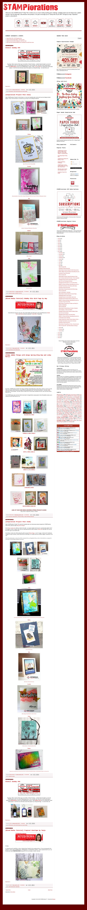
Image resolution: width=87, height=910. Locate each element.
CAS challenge (60, 397)
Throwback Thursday (68, 412)
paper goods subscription (67, 418)
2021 (59, 245)
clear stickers (75, 414)
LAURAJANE (27, 487)
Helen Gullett (67, 402)
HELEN (24, 506)
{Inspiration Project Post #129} (64, 287)
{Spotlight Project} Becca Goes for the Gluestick (67, 320)
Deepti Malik (66, 401)
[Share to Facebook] (33, 89)
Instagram (68, 74)
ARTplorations (13, 66)
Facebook (68, 78)
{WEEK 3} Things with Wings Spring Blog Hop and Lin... (69, 284)
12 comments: (26, 514)
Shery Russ (71, 408)
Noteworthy (15, 617)
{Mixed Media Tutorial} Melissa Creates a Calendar (68, 308)
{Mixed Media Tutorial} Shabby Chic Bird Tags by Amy (26, 298)
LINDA (29, 433)
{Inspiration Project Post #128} (64, 301)
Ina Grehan (74, 402)
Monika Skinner (60, 406)
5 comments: (22, 348)
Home (29, 890)
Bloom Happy (31, 533)
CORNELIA (25, 433)
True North (25, 681)
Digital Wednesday (76, 401)
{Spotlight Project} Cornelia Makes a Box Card (67, 297)
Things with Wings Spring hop (29, 516)
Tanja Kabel (17, 886)
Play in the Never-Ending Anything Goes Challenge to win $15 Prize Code (20, 42)
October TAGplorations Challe (62, 450)
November (61, 254)
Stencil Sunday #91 (62, 306)
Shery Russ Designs (21, 525)
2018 (59, 249)
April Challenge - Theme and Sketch (65, 309)
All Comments (74, 164)
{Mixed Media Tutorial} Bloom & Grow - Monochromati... (69, 324)
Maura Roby (68, 405)
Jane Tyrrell (79, 402)
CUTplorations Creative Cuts (62, 398)
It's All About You (45, 771)
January (60, 330)
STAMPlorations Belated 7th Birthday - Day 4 (63, 159)
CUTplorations (77, 397)
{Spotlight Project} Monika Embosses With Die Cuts (68, 298)
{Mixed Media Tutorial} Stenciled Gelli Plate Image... (68, 289)
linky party (10, 516)
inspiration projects (12, 293)
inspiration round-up (18, 293)
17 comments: (26, 291)
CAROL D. (33, 451)
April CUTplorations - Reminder (64, 292)
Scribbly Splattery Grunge (39, 771)
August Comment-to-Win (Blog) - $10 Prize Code (15, 39)
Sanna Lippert (79, 407)
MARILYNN (33, 506)
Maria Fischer (60, 405)
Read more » (7, 86)
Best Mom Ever (29, 288)
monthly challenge (73, 417)
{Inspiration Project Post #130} (18, 522)
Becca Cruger (65, 395)
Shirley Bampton (65, 410)
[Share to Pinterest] (34, 89)
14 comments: (26, 774)
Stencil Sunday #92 (62, 290)
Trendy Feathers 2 (20, 617)
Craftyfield (72, 400)
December (61, 252)
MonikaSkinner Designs (70, 406)
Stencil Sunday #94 (12, 48)
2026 (59, 238)
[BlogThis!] (30, 89)
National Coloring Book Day (61, 407)
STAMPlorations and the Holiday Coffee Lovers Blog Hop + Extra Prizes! (63, 166)
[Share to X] (31, 89)
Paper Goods (70, 407)
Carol (36, 66)
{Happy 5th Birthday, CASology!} (61, 162)
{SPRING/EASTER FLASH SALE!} (65, 295)
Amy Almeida (10, 349)
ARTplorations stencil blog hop (71, 394)
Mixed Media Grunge (26, 617)
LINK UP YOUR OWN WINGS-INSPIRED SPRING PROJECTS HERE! (29, 510)
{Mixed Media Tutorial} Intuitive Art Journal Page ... (68, 293)
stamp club (39, 529)
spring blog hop (14, 516)
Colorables (66, 400)
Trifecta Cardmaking (78, 412)
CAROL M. (25, 469)
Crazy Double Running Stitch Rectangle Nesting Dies (36, 617)
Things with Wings (21, 516)
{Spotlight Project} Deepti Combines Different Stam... (68, 311)
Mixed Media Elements (32, 771)
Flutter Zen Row (33, 713)
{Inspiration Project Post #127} (64, 322)
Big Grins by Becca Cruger (75, 395)
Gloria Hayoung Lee (60, 402)
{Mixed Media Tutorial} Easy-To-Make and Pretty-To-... (69, 303)
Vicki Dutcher (67, 413)
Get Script (64, 451)
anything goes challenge (76, 413)
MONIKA (28, 506)
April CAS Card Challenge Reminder (65, 281)
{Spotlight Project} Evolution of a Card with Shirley (68, 282)
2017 (59, 251)
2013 (59, 337)
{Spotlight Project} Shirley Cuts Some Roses (67, 314)
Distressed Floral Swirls (21, 771)
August (60, 259)
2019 (59, 248)
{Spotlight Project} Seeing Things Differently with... (68, 279)
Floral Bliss (27, 771)
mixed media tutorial (16, 349)
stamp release (73, 420)
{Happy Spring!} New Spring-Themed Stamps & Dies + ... (69, 319)
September (61, 257)
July (60, 260)
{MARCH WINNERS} (62, 305)
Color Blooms (59, 400)
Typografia (60, 413)
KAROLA (33, 469)
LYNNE (28, 451)
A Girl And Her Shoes (29, 649)
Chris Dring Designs (66, 399)
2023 (59, 241)
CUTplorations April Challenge (64, 317)
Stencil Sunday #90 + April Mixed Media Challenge (68, 325)
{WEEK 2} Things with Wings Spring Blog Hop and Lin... (69, 300)
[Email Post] (27, 89)
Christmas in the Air (76, 399)
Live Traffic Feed (68, 425)
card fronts (59, 414)
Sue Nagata (59, 411)
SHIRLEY (33, 433)
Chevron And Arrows (31, 681)
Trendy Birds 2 (34, 314)
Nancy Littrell (77, 406)
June (60, 262)
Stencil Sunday (24, 91)
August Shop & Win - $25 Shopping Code (14, 38)
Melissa (36, 800)
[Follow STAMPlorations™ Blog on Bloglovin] (74, 174)
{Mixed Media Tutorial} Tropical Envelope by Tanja (25, 830)
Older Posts (50, 890)
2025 (59, 240)
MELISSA (28, 414)
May (60, 263)
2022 (59, 243)
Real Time (67, 451)
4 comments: (23, 89)
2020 (59, 246)
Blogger (53, 899)
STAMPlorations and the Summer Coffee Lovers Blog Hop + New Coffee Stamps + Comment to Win (63, 152)
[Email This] (29, 89)
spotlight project (61, 420)
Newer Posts (8, 890)
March (60, 327)
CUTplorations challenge (75, 398)
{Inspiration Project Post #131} (18, 95)
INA (25, 414)
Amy (40, 800)
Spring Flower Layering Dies (14, 771)
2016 (59, 332)
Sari (40, 66)
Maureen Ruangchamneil (76, 405)
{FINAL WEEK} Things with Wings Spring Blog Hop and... (69, 271)
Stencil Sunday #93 (12, 781)
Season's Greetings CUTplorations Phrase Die (29, 228)
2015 (59, 334)
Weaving (22, 314)
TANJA (32, 414)
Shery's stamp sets (11, 528)
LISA (29, 469)
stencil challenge (69, 421)
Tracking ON (72, 451)
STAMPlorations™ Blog (61, 428)
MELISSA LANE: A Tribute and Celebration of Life (62, 169)
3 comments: (23, 823)
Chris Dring (59, 399)
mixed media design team (18, 91)
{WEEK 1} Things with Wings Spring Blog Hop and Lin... (69, 316)
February (60, 329)
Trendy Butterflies (28, 713)
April (60, 265)
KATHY (24, 451)
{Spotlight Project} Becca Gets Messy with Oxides (68, 285)
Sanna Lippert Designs (63, 408)
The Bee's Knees (73, 411)
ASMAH (32, 487)
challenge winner (66, 414)
